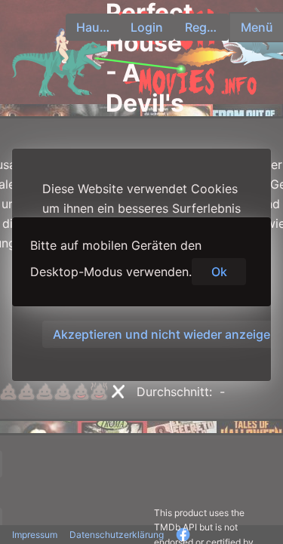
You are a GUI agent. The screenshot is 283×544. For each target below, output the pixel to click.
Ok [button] (219, 271)
